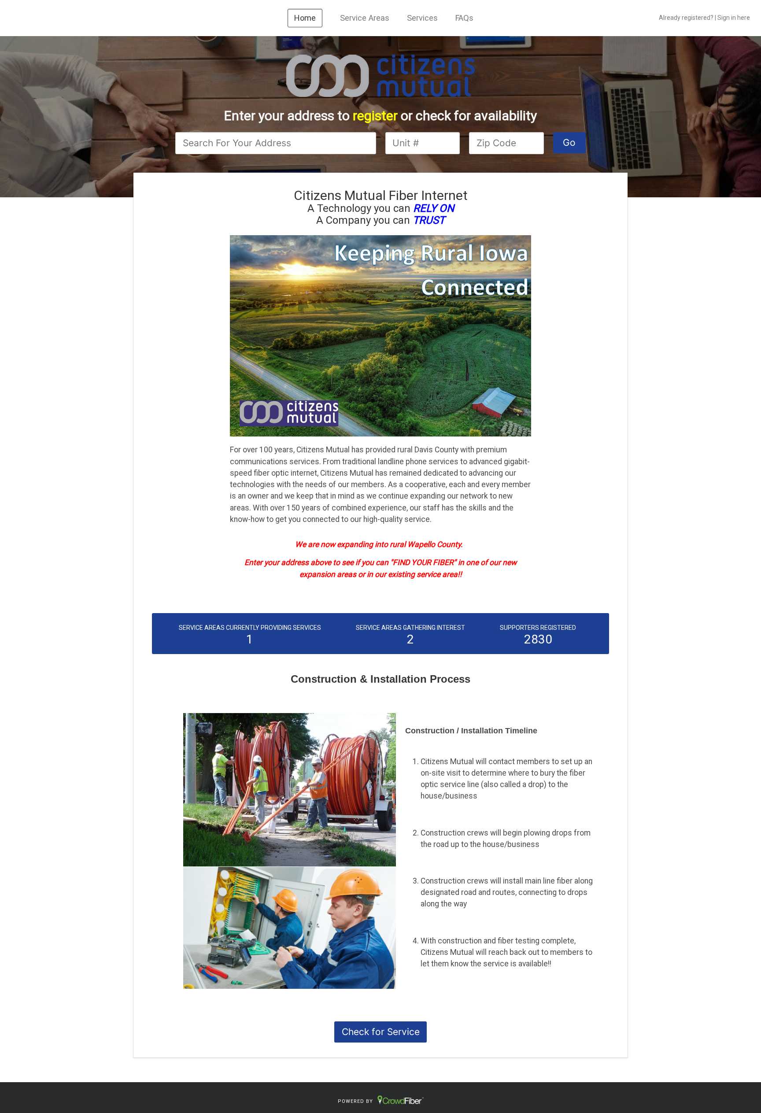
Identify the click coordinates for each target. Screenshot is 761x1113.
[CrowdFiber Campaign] (380, 74)
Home (305, 17)
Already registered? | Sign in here (704, 17)
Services (422, 17)
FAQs (464, 17)
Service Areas (364, 17)
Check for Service (381, 1031)
